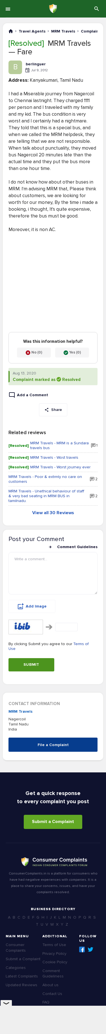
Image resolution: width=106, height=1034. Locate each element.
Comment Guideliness (53, 973)
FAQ (45, 1002)
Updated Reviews (21, 985)
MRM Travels (20, 711)
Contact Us (52, 993)
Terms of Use (54, 944)
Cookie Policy (54, 962)
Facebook (82, 949)
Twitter (90, 949)
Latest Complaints (22, 976)
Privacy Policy (54, 953)
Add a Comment (32, 395)
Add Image (36, 606)
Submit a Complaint (53, 821)
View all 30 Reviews (53, 513)
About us (50, 985)
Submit (31, 664)
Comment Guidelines (77, 546)
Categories (16, 967)
